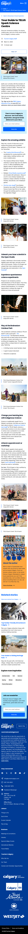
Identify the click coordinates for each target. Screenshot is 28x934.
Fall (14, 676)
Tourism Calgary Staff (10, 38)
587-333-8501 (8, 782)
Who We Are (5, 858)
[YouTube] (20, 773)
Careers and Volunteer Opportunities (12, 866)
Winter (11, 680)
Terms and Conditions (18, 928)
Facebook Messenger (10, 790)
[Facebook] (2, 773)
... (9, 8)
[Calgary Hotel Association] (14, 876)
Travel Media (5, 848)
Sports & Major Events (7, 841)
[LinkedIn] (15, 773)
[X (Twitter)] (7, 773)
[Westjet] (14, 917)
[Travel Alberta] (14, 896)
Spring (4, 680)
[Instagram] (11, 773)
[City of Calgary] (14, 886)
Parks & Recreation (7, 684)
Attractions (19, 680)
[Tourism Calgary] (6, 3)
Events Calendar (6, 820)
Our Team (4, 862)
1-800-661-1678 (9, 786)
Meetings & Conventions (8, 833)
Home (4, 8)
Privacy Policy (5, 928)
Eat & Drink (4, 816)
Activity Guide (6, 676)
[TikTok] (24, 773)
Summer (20, 676)
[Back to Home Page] (7, 726)
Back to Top (22, 726)
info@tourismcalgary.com (11, 778)
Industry (3, 837)
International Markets (7, 845)
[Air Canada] (14, 906)
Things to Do (5, 812)
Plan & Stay (4, 824)
